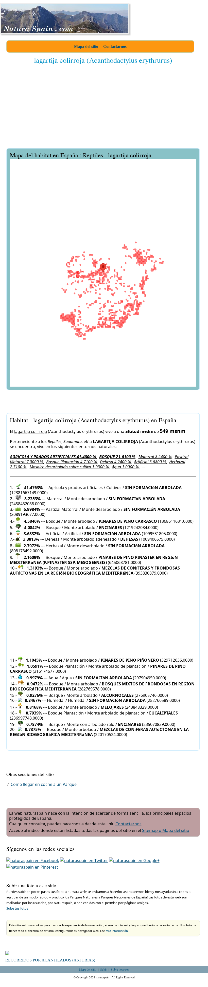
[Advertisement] (103, 109)
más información (117, 931)
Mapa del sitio (86, 46)
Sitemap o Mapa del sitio (165, 830)
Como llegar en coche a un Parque (44, 784)
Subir (103, 969)
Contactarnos (115, 46)
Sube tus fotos (17, 908)
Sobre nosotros (120, 969)
